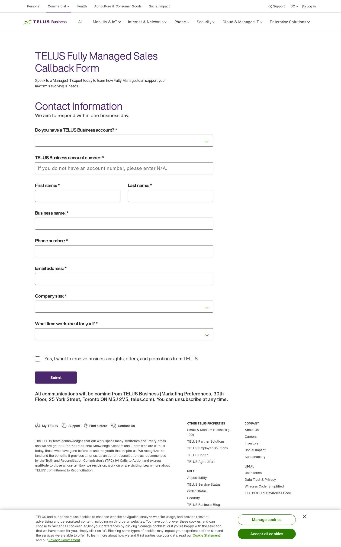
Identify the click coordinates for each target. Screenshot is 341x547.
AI (80, 22)
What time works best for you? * (66, 323)
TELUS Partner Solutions (206, 441)
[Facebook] (56, 485)
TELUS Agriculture (201, 461)
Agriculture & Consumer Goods (118, 6)
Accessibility (197, 477)
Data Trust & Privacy (260, 479)
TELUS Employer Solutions (207, 448)
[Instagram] (42, 485)
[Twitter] (84, 485)
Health (82, 6)
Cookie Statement (206, 535)
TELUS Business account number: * (69, 157)
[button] (107, 22)
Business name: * (51, 212)
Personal (33, 6)
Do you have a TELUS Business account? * (76, 129)
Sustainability (255, 456)
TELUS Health (197, 454)
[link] (79, 22)
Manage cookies (267, 519)
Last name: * (140, 185)
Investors (251, 443)
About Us (252, 429)
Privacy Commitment (64, 540)
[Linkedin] (70, 485)
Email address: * (50, 268)
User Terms (253, 472)
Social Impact (159, 6)
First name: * (47, 185)
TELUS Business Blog (203, 504)
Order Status (196, 491)
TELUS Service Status (203, 484)
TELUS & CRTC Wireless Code (268, 493)
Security (193, 497)
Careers (251, 436)
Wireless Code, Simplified (264, 486)
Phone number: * (51, 240)
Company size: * (51, 295)
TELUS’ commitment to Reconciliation (64, 470)
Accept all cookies (266, 533)
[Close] (304, 516)
